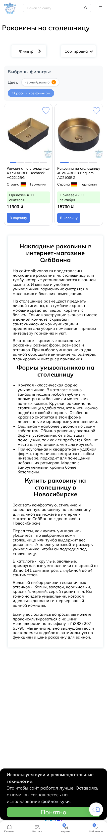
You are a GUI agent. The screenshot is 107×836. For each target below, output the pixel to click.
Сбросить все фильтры (31, 93)
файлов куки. (56, 801)
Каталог (100, 7)
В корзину (18, 218)
